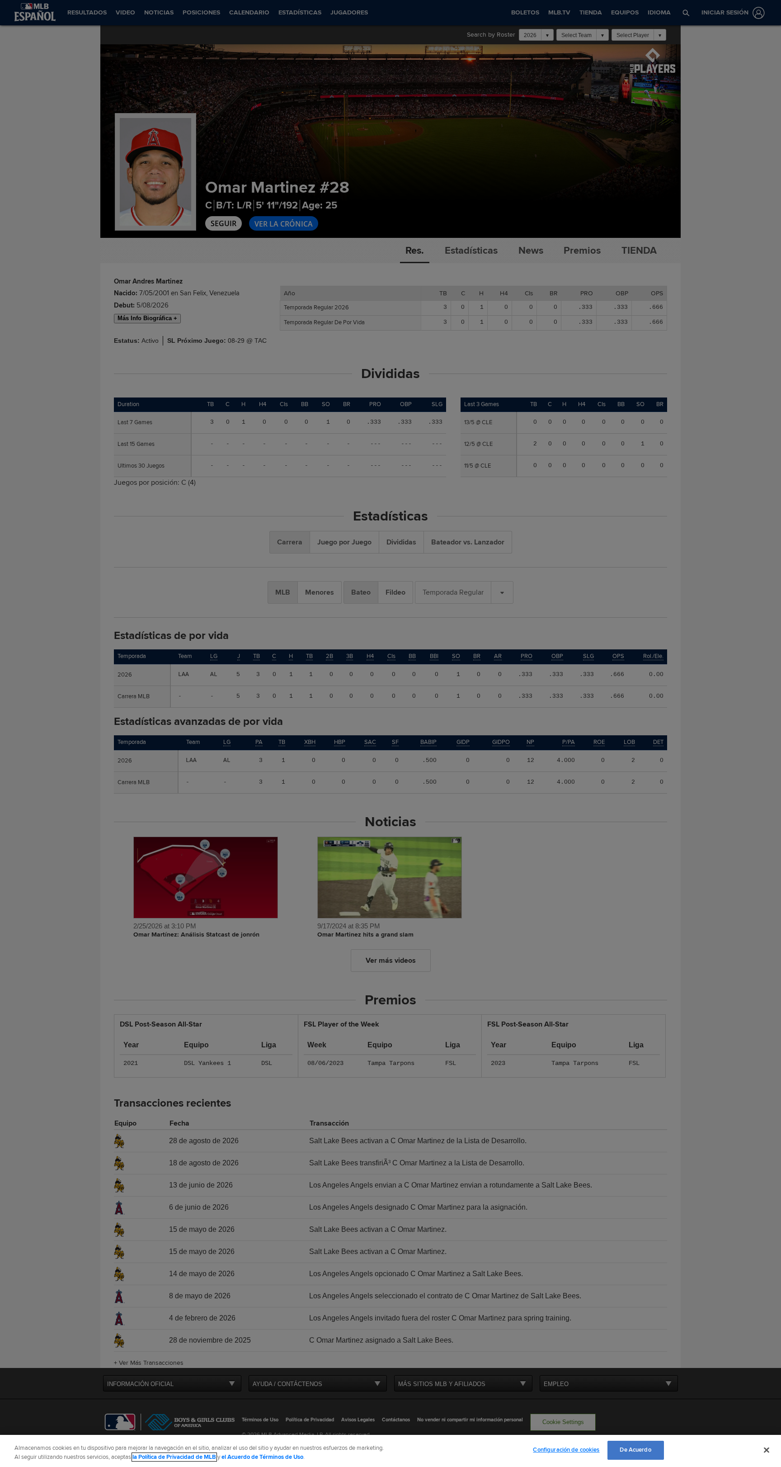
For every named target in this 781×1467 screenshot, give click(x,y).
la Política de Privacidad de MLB (174, 1457)
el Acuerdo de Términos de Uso (262, 1457)
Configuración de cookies (566, 1449)
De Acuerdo (635, 1449)
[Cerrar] (766, 1450)
